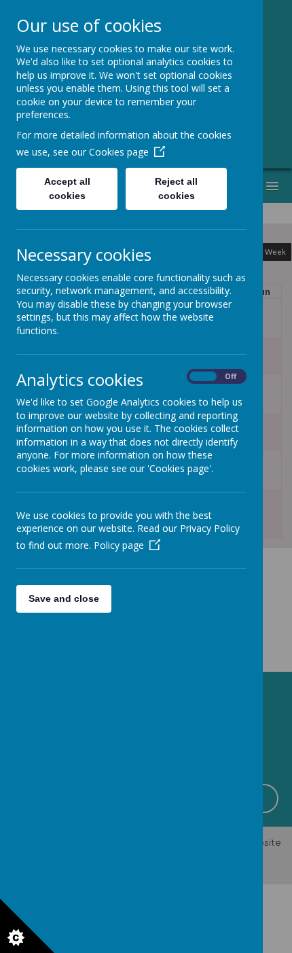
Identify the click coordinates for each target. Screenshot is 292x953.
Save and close (64, 598)
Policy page (119, 545)
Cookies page (119, 151)
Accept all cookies (67, 188)
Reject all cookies (176, 188)
